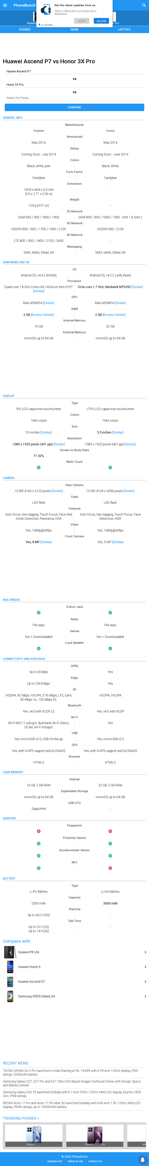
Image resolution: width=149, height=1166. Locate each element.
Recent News (15, 1063)
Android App (54, 1161)
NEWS (74, 29)
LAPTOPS (124, 29)
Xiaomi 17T (34, 1144)
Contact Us (95, 1161)
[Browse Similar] (42, 315)
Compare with (16, 941)
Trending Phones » (21, 1118)
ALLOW (101, 21)
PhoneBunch (24, 5)
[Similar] (38, 291)
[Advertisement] (74, 45)
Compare (74, 107)
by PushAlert (47, 24)
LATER (82, 21)
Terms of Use (75, 1161)
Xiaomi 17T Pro (95, 1144)
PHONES (25, 29)
